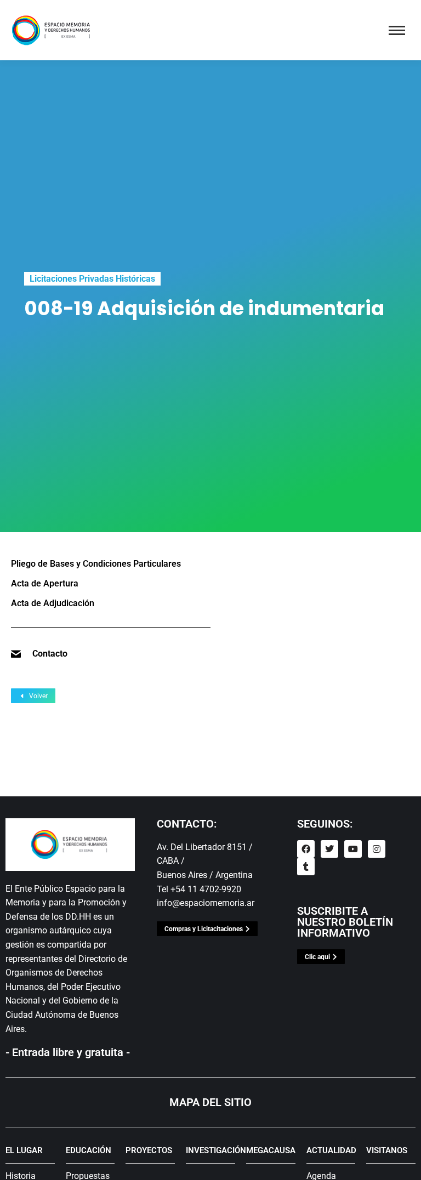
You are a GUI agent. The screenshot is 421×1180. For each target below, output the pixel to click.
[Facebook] (306, 849)
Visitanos (386, 1150)
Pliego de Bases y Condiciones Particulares (96, 563)
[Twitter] (329, 849)
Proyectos (149, 1150)
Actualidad (331, 1150)
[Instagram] (376, 849)
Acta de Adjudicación (52, 603)
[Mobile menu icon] (397, 30)
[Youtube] (353, 849)
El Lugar (24, 1150)
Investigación (216, 1150)
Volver (38, 696)
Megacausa (270, 1150)
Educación (88, 1150)
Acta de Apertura (44, 583)
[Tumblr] (306, 866)
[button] (216, 12)
